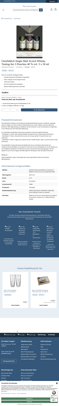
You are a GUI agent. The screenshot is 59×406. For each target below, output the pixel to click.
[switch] (53, 400)
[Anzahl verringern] (3, 109)
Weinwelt (52, 1)
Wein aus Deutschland (27, 373)
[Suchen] (41, 9)
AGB (42, 347)
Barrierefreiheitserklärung (48, 359)
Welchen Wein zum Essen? (28, 354)
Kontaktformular (6, 353)
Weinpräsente (25, 347)
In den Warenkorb (39, 110)
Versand (43, 356)
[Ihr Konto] (51, 9)
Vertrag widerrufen (9, 361)
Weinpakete (24, 349)
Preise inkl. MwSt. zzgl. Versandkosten (13, 99)
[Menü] (3, 9)
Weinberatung (26, 341)
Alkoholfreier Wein (6, 373)
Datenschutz (44, 349)
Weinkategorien (7, 370)
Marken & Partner (46, 344)
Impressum (44, 352)
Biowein (3, 378)
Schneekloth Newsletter (28, 359)
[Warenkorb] (55, 9)
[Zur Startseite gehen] (29, 6)
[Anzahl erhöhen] (17, 109)
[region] (29, 42)
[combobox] (25, 9)
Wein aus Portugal (26, 380)
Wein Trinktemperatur (27, 352)
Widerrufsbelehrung (46, 354)
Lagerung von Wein (26, 344)
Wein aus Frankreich (27, 375)
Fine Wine (4, 380)
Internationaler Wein (29, 370)
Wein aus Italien (25, 378)
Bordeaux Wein (5, 375)
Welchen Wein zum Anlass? (29, 356)
